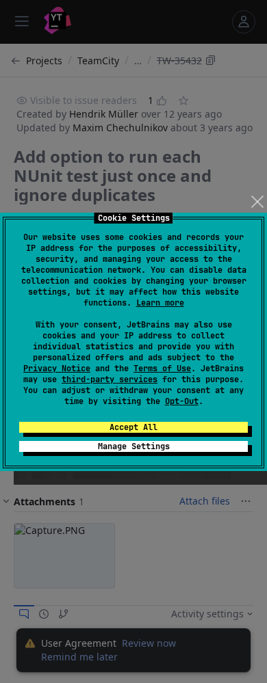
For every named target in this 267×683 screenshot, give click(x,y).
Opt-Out (182, 401)
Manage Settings (134, 446)
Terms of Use (162, 368)
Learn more (160, 302)
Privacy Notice (56, 368)
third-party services (109, 379)
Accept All (133, 427)
